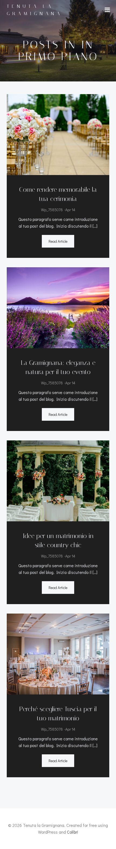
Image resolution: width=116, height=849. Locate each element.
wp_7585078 (52, 209)
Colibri (72, 832)
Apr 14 (70, 209)
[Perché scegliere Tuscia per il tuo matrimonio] (58, 653)
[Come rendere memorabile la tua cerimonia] (58, 134)
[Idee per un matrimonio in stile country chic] (58, 480)
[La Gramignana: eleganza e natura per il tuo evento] (58, 307)
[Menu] (107, 10)
